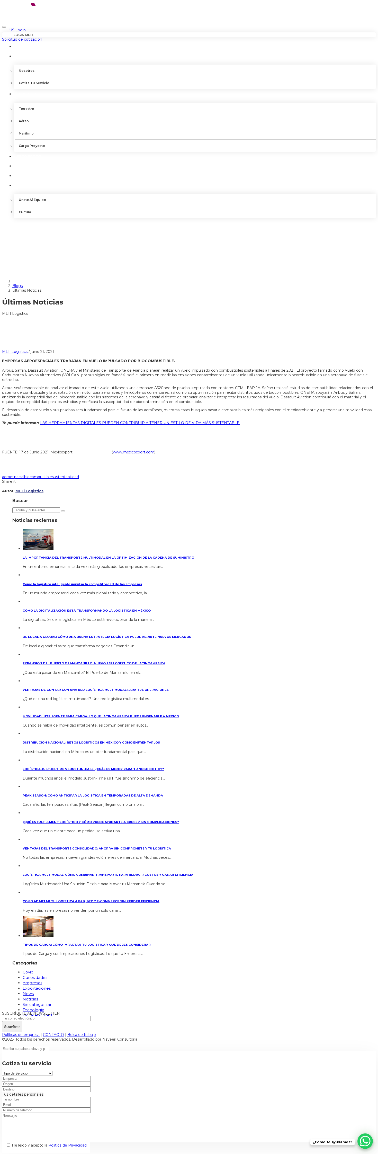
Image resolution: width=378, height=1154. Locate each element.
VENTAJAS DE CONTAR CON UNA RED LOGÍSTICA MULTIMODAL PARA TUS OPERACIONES (96, 690)
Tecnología (33, 1009)
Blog (22, 166)
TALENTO (26, 185)
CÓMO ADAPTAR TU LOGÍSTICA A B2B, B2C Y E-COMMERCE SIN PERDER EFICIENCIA (91, 901)
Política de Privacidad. (67, 1145)
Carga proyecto (32, 146)
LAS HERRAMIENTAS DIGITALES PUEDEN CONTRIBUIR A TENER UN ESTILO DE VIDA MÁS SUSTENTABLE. (140, 423)
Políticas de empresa (21, 1034)
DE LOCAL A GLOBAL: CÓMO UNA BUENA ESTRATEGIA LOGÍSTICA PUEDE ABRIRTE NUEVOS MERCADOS (107, 637)
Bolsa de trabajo (81, 1034)
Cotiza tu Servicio (34, 83)
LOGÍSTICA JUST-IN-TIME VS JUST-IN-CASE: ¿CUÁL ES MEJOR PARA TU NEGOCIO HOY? (93, 769)
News (28, 993)
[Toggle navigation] (4, 27)
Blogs (17, 285)
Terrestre (26, 109)
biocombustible (38, 477)
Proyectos (28, 156)
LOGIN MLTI (23, 35)
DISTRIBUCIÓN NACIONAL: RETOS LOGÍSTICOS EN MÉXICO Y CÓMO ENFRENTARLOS (91, 742)
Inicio (22, 46)
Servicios (26, 94)
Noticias (30, 999)
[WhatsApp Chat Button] (365, 1141)
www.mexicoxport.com (133, 452)
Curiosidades (35, 977)
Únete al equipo (32, 200)
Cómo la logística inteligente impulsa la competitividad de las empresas (82, 584)
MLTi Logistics (15, 351)
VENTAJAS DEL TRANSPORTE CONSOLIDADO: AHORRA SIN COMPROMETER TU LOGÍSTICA (97, 848)
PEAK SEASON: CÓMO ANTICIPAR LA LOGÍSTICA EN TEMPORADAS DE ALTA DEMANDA (93, 795)
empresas (32, 982)
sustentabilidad (65, 477)
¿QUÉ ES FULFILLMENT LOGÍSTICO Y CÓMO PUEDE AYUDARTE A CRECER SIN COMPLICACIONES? (101, 822)
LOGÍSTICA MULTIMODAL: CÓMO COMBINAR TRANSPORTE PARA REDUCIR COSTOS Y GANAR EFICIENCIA (108, 874)
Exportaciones (37, 988)
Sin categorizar (37, 1004)
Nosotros (26, 71)
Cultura (25, 212)
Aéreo (24, 121)
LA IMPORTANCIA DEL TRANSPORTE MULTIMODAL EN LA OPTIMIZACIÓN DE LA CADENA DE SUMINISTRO (108, 557)
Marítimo (26, 133)
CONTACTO (28, 175)
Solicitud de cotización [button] (22, 39)
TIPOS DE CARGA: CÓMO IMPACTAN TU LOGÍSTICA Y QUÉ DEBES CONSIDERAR (87, 944)
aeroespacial (13, 477)
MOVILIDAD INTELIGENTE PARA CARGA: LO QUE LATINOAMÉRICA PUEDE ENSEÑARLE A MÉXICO (101, 716)
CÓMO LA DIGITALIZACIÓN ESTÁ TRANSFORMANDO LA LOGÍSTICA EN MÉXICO (87, 610)
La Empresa (28, 56)
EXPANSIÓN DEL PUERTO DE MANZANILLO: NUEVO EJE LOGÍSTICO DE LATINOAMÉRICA (94, 663)
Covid (28, 972)
